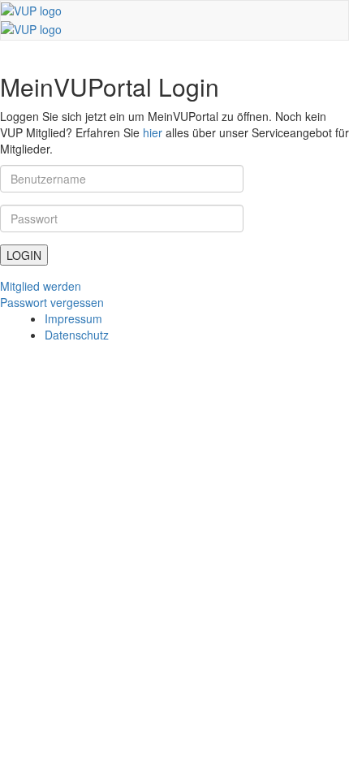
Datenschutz (77, 335)
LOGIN (23, 255)
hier (152, 132)
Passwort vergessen (52, 302)
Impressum (73, 318)
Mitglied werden (40, 286)
